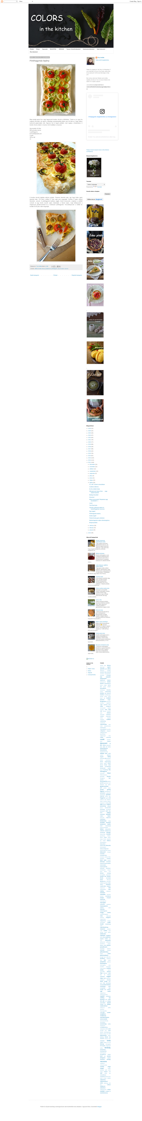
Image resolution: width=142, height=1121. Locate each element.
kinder (105, 837)
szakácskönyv (103, 1006)
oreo (101, 937)
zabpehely (103, 1079)
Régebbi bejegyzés (77, 275)
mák (109, 887)
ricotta (105, 981)
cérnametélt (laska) (105, 708)
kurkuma (102, 868)
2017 (89, 449)
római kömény (107, 984)
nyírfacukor (103, 934)
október (92, 469)
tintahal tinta (108, 1038)
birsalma (109, 690)
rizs (104, 983)
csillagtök (109, 730)
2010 (89, 533)
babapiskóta (103, 678)
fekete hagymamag (105, 761)
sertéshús (108, 996)
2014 (89, 455)
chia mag (108, 709)
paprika (109, 945)
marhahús (102, 904)
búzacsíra (108, 701)
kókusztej (108, 845)
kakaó (109, 812)
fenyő (101, 769)
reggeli (108, 976)
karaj (109, 820)
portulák (102, 966)
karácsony (103, 821)
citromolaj (102, 714)
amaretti (109, 672)
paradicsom (48, 268)
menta (109, 912)
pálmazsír (108, 942)
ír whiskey (107, 802)
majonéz (109, 886)
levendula (108, 878)
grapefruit (108, 793)
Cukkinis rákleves (94, 486)
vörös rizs (108, 1073)
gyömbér (108, 794)
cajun (101, 704)
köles (109, 856)
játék (101, 804)
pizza (109, 960)
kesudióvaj (102, 835)
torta (109, 1041)
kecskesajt (108, 825)
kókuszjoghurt (103, 842)
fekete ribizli (107, 764)
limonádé (109, 881)
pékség (109, 950)
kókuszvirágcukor (104, 848)
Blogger (99, 1106)
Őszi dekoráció (34, 52)
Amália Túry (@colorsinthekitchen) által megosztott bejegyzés (107, 137)
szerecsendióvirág (104, 1020)
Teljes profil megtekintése (102, 60)
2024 (89, 433)
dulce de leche (107, 746)
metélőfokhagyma (104, 914)
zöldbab (109, 1084)
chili (101, 711)
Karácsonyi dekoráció (88, 49)
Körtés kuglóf (92, 516)
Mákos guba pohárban (102, 621)
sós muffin (108, 999)
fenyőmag (105, 769)
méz (101, 916)
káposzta (108, 817)
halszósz (109, 799)
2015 (89, 453)
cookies (102, 716)
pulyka (102, 970)
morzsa (109, 920)
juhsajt (109, 806)
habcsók (102, 796)
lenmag (109, 873)
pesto (109, 953)
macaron (108, 884)
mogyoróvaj (103, 920)
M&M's (101, 884)
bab (101, 677)
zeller (101, 1083)
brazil (109, 696)
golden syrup (107, 787)
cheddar (102, 709)
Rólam (38, 49)
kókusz (109, 840)
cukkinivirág (103, 721)
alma (109, 669)
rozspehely (102, 988)
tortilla (101, 1042)
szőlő (106, 1028)
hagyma (102, 798)
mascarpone (104, 906)
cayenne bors (107, 704)
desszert (103, 743)
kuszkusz (108, 868)
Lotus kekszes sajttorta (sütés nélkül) (102, 565)
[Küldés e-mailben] (52, 266)
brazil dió (102, 698)
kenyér (108, 832)
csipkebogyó (103, 735)
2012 (89, 460)
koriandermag (103, 855)
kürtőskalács (103, 869)
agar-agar (102, 667)
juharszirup (103, 806)
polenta (109, 961)
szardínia (102, 1009)
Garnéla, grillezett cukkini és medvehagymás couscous (97, 508)
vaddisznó (102, 1063)
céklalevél (108, 706)
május (91, 480)
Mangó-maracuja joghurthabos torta (100, 541)
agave (109, 667)
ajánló (106, 668)
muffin (109, 922)
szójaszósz (102, 1028)
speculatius (102, 1002)
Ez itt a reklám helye (94, 489)
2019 (89, 444)
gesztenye (106, 783)
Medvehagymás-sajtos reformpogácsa (99, 520)
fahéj (109, 756)
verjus (101, 1071)
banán (109, 681)
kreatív (109, 860)
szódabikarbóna (104, 1027)
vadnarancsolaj (103, 1065)
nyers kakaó (107, 932)
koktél (104, 840)
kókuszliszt (102, 844)
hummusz (102, 802)
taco (106, 1030)
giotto (109, 784)
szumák (101, 1030)
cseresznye (103, 727)
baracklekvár (107, 683)
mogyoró (108, 917)
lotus (109, 883)
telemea (102, 1037)
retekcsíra (108, 978)
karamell (108, 822)
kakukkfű (108, 814)
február (92, 527)
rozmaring (102, 986)
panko (109, 943)
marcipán (103, 902)
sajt (59, 268)
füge (110, 778)
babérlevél (102, 680)
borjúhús (102, 694)
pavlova (109, 948)
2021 (89, 439)
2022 (89, 437)
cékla (101, 706)
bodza (101, 691)
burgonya (103, 701)
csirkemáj (108, 737)
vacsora (66, 268)
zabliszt (109, 1078)
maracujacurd (103, 901)
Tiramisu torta (99, 576)
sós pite (62, 268)
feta (110, 769)
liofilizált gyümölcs (104, 883)
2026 (89, 428)
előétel (36, 268)
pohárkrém (103, 961)
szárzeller (102, 1012)
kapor (109, 816)
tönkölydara (103, 1049)
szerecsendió (103, 1019)
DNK (101, 746)
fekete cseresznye (105, 760)
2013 (89, 458)
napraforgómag (104, 927)
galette (109, 781)
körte (105, 860)
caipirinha (108, 703)
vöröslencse (103, 1076)
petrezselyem (104, 955)
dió (101, 745)
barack (102, 683)
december (92, 464)
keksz (102, 829)
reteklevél (102, 979)
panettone (102, 943)
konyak (109, 852)
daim (101, 741)
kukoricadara (107, 863)
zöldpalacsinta (103, 1089)
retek (104, 978)
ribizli (101, 981)
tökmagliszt (108, 1044)
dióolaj (104, 745)
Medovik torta (99, 610)
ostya (103, 937)
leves (101, 879)
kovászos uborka (104, 856)
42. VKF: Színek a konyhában (97, 484)
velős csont (108, 1070)
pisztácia (102, 958)
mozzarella (102, 922)
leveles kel (103, 876)
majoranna (102, 887)
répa (101, 978)
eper (106, 753)
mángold (109, 897)
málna (102, 891)
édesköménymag (104, 751)
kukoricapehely (103, 866)
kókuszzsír (103, 852)
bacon (109, 680)
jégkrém (104, 804)
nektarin (109, 929)
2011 (89, 462)
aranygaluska (108, 673)
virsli (110, 1071)
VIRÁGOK (61, 49)
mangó (102, 897)
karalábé (102, 822)
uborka (109, 1056)
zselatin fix (108, 1091)
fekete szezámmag (105, 766)
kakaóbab (102, 814)
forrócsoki (102, 773)
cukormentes (103, 724)
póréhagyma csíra (105, 965)
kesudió (108, 834)
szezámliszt (102, 1022)
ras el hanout (105, 974)
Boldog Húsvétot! (93, 495)
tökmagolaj (102, 1045)
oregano (108, 935)
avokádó (109, 675)
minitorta (102, 917)
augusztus (92, 473)
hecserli (105, 801)
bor (105, 693)
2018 (89, 446)
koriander (102, 853)
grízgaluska (102, 794)
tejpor (109, 1035)
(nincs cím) (99, 600)
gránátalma (102, 793)
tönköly (108, 1048)
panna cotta (103, 945)
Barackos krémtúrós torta (102, 645)
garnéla (102, 783)
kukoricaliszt (103, 865)
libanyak (109, 879)
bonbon (102, 693)
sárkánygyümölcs (104, 994)
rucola (101, 989)
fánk (106, 758)
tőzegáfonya (103, 1054)
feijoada (109, 758)
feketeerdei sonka (105, 768)
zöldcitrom (102, 1088)
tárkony (101, 1033)
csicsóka (109, 729)
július (91, 475)
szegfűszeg (103, 1015)
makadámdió (103, 889)
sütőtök (109, 1004)
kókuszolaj (102, 845)
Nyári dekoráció (101, 49)
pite (105, 960)
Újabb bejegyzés (34, 275)
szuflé (109, 1028)
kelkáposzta (108, 830)
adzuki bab (103, 665)
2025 (89, 430)
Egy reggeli (92, 511)
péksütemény (104, 952)
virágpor (106, 1071)
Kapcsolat (44, 49)
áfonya (109, 665)
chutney (109, 711)
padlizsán (108, 937)
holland (109, 801)
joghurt (109, 804)
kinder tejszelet (107, 839)
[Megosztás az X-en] (56, 266)
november (92, 466)
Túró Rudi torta (93, 505)
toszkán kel (106, 1042)
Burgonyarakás (93, 522)
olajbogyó (102, 935)
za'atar (104, 1078)
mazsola (102, 909)
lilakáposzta (103, 881)
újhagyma (102, 1057)
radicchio (105, 973)
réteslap (109, 979)
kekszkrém (108, 829)
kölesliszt (102, 858)
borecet (109, 693)
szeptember (93, 471)
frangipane (102, 778)
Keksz (89, 670)
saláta (109, 991)
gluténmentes (104, 786)
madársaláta (103, 886)
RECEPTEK (53, 49)
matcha (102, 907)
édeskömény (103, 750)
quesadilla (102, 971)
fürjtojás (102, 779)
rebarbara (102, 976)
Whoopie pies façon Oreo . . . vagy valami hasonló (98, 492)
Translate (99, 187)
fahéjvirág (102, 758)
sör (106, 1001)
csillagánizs (102, 730)
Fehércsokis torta (100, 633)
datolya (109, 741)
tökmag (102, 1044)
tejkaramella (103, 1035)
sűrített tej (103, 1004)
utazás (109, 1057)
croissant (102, 719)
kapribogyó (102, 819)
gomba (102, 789)
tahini (109, 1030)
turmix (109, 1054)
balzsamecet (103, 681)
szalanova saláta (105, 1007)
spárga (109, 1001)
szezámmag (103, 1024)
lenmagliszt (102, 874)
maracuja (102, 899)
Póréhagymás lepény (95, 513)
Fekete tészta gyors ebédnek (96, 518)
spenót (109, 1002)
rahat (109, 973)
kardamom (103, 824)
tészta (106, 1037)
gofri (101, 787)
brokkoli (108, 698)
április (91, 482)
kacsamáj (102, 809)
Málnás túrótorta (100, 553)
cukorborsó (102, 722)
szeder (109, 1012)
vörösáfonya (103, 1075)
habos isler (108, 796)
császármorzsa (107, 726)
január (91, 530)
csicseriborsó (103, 729)
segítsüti (102, 996)
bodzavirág (108, 691)
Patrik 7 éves (91, 668)
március (92, 525)
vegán (102, 1068)
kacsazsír (102, 811)
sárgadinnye (103, 993)
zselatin (102, 1091)
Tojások (90, 672)
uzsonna (102, 1059)
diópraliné (108, 745)
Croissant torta (92, 674)
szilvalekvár (102, 1025)
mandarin (102, 892)
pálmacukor (102, 942)
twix (105, 1056)
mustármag (108, 924)
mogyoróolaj (102, 919)
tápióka (101, 1032)
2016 (89, 451)
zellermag (106, 1083)
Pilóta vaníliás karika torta (102, 588)
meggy (102, 912)
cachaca (102, 703)
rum (105, 989)
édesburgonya (104, 748)
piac (105, 957)
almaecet (102, 670)
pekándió (102, 950)
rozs (109, 986)
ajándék (102, 669)
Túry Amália (101, 57)
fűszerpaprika (103, 781)
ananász (102, 673)
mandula (102, 894)
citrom (109, 713)
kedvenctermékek (104, 827)
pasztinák (102, 948)
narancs (102, 929)
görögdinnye (108, 791)
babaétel (108, 677)
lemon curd (107, 871)
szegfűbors (103, 1014)
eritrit (109, 753)
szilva (109, 1024)
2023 (89, 435)
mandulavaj (108, 896)
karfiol (109, 824)
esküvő (101, 755)
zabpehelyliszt (104, 1081)
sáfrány (109, 989)
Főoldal (32, 49)
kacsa (101, 807)
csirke (101, 737)
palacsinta (108, 940)
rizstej (101, 984)
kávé (101, 825)
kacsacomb (108, 807)
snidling (102, 997)
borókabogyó (108, 694)
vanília (102, 1066)
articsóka (102, 675)
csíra (109, 735)
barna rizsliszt (107, 686)
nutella (105, 930)
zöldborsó (102, 1086)
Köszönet (91, 497)
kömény (109, 858)
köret (101, 860)
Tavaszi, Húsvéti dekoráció (73, 49)
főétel (109, 773)
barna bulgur (103, 685)
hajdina (107, 798)
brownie (102, 699)
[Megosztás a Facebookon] (58, 266)
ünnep (109, 1059)
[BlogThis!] (54, 266)
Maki (109, 889)
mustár (102, 924)
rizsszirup (108, 983)
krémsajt (102, 861)
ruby (109, 988)
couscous (108, 716)
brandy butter (103, 696)
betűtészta (102, 690)
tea (107, 1033)
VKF (101, 1073)
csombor (109, 739)
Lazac (91, 503)
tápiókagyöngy (107, 1032)
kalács (101, 816)
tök (110, 1042)
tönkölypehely (103, 1051)
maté (109, 907)
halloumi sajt (103, 799)
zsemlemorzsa (104, 1093)
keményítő (102, 832)
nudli (101, 930)
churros (104, 711)
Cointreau (108, 714)
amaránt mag (103, 672)
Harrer (101, 801)
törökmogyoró (103, 1052)
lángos (109, 869)
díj (110, 743)
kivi (100, 840)
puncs (109, 970)
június (91, 478)
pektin (101, 953)
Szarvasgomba (103, 1010)
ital (110, 802)
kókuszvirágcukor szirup (105, 850)
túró (101, 1056)
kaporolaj (102, 817)
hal (110, 798)
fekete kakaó (103, 763)
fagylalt (101, 756)
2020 (89, 442)
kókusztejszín (103, 847)
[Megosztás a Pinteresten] (60, 266)
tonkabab (102, 1040)
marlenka (109, 904)
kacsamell (108, 809)
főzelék (109, 776)
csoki (102, 739)
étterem (109, 755)
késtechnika (102, 834)
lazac (101, 871)
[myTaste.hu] (90, 658)
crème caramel (105, 717)
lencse (102, 873)
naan (101, 925)
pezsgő (101, 957)
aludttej (109, 670)
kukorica (102, 863)
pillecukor (108, 957)
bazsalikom (103, 688)
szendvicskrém (104, 1017)
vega (109, 1066)
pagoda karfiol (104, 938)
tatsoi (105, 1033)
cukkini (108, 719)
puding (109, 968)
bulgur (109, 699)
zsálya (109, 1089)
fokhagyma (103, 771)
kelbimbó (102, 830)
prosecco (105, 968)
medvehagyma (103, 910)
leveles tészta (41, 268)
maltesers (108, 891)
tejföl (109, 1033)
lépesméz (108, 874)
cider (101, 712)
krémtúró (108, 861)
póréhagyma (54, 268)
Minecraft (109, 916)
